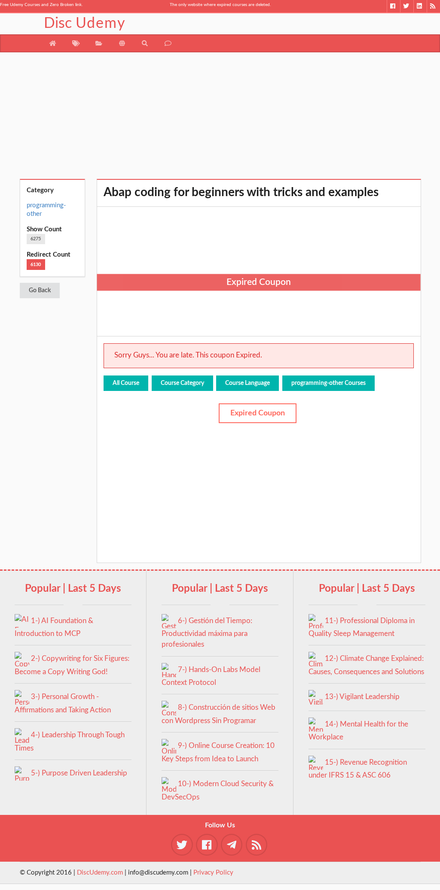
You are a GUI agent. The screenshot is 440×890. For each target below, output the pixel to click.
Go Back (40, 291)
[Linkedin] (420, 6)
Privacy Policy (213, 872)
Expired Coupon (257, 413)
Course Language (247, 383)
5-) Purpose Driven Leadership (79, 773)
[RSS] (433, 6)
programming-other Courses (328, 383)
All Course (126, 383)
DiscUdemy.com (100, 872)
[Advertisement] (220, 119)
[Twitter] (406, 6)
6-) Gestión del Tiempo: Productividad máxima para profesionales (207, 632)
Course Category (182, 383)
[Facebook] (393, 6)
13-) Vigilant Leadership (362, 696)
